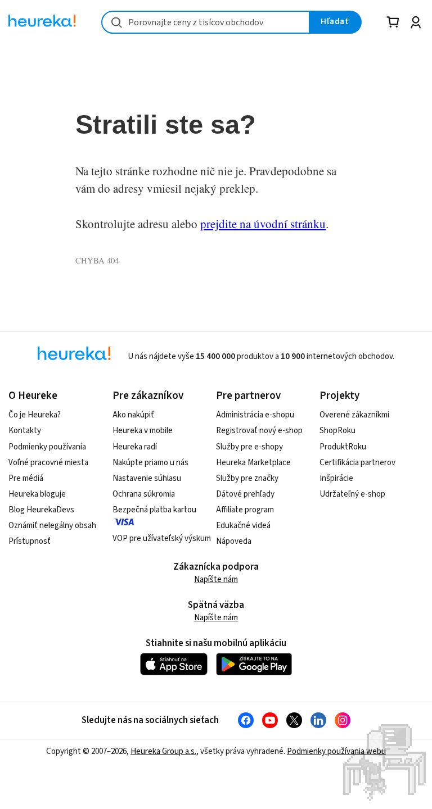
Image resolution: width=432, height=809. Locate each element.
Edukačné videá (243, 525)
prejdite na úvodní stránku (263, 223)
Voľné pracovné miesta (48, 463)
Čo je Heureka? (34, 415)
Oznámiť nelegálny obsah (52, 525)
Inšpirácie (336, 478)
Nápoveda (233, 541)
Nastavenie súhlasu (146, 478)
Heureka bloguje (37, 494)
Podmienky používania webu (336, 751)
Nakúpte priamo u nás (150, 463)
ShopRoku (338, 431)
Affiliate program (245, 510)
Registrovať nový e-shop (259, 431)
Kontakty (24, 431)
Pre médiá (25, 478)
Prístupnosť (29, 541)
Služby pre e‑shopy (249, 447)
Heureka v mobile (142, 431)
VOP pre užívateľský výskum (161, 538)
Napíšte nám (216, 579)
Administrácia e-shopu (255, 415)
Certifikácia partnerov (357, 463)
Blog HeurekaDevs (41, 510)
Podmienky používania (47, 447)
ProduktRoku (343, 447)
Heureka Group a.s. (163, 751)
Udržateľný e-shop (352, 494)
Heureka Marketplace (253, 463)
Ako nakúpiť (133, 415)
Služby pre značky (247, 478)
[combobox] (205, 22)
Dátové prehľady (245, 494)
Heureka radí (134, 447)
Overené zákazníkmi (354, 415)
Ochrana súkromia (143, 494)
